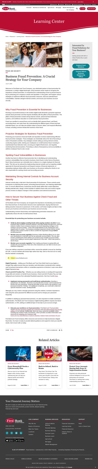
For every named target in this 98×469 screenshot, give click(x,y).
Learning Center (20, 36)
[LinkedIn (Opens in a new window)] (21, 433)
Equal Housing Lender (71, 458)
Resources (12, 36)
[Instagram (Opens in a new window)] (11, 433)
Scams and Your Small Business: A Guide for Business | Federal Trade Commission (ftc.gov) (35, 315)
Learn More (80, 1)
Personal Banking (50, 428)
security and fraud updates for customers (27, 309)
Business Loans (49, 436)
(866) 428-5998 (10, 426)
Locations (31, 431)
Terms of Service (26, 458)
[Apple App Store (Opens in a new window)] (10, 440)
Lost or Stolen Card (84, 426)
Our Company (70, 9)
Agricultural (51, 7)
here (17, 269)
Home (7, 36)
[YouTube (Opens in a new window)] (16, 433)
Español (94, 4)
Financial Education (68, 429)
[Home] (9, 9)
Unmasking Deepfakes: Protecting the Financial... (71, 449)
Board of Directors (34, 426)
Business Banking (50, 430)
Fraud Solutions (30, 449)
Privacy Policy (10, 458)
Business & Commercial (39, 7)
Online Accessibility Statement (48, 458)
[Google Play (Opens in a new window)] (19, 440)
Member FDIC (88, 458)
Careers (31, 434)
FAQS (80, 423)
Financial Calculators (68, 423)
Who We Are (32, 423)
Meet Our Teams (33, 429)
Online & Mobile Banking (50, 424)
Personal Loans (49, 433)
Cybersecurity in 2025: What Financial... (46, 449)
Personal (28, 7)
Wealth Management (68, 7)
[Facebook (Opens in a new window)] (7, 433)
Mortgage (58, 7)
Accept (70, 467)
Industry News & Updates (67, 432)
